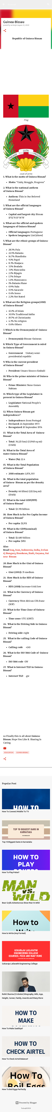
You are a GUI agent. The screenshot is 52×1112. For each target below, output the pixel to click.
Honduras (21, 553)
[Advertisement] (26, 66)
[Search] (48, 4)
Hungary (10, 553)
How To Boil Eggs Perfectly (14, 1089)
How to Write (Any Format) (14, 933)
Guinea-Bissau (22, 752)
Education (8, 752)
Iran (17, 550)
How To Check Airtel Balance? (15, 1059)
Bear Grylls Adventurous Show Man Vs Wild (21, 903)
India (37, 550)
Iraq (11, 550)
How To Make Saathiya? (12, 1028)
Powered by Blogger (28, 1103)
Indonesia (27, 550)
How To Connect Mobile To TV (15, 811)
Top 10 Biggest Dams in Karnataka (17, 842)
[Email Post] (4, 749)
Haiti (31, 553)
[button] (4, 31)
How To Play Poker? (10, 872)
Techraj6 (11, 4)
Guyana (39, 553)
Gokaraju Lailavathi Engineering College (19, 964)
